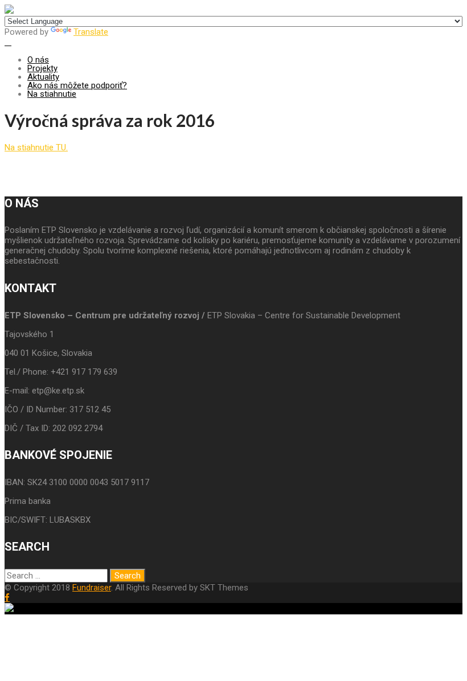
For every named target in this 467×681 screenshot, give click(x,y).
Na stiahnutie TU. (36, 147)
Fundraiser (91, 587)
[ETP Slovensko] (9, 11)
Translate (90, 32)
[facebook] (7, 597)
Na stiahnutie (51, 94)
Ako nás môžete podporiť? (77, 85)
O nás (38, 60)
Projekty (42, 68)
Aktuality (43, 77)
